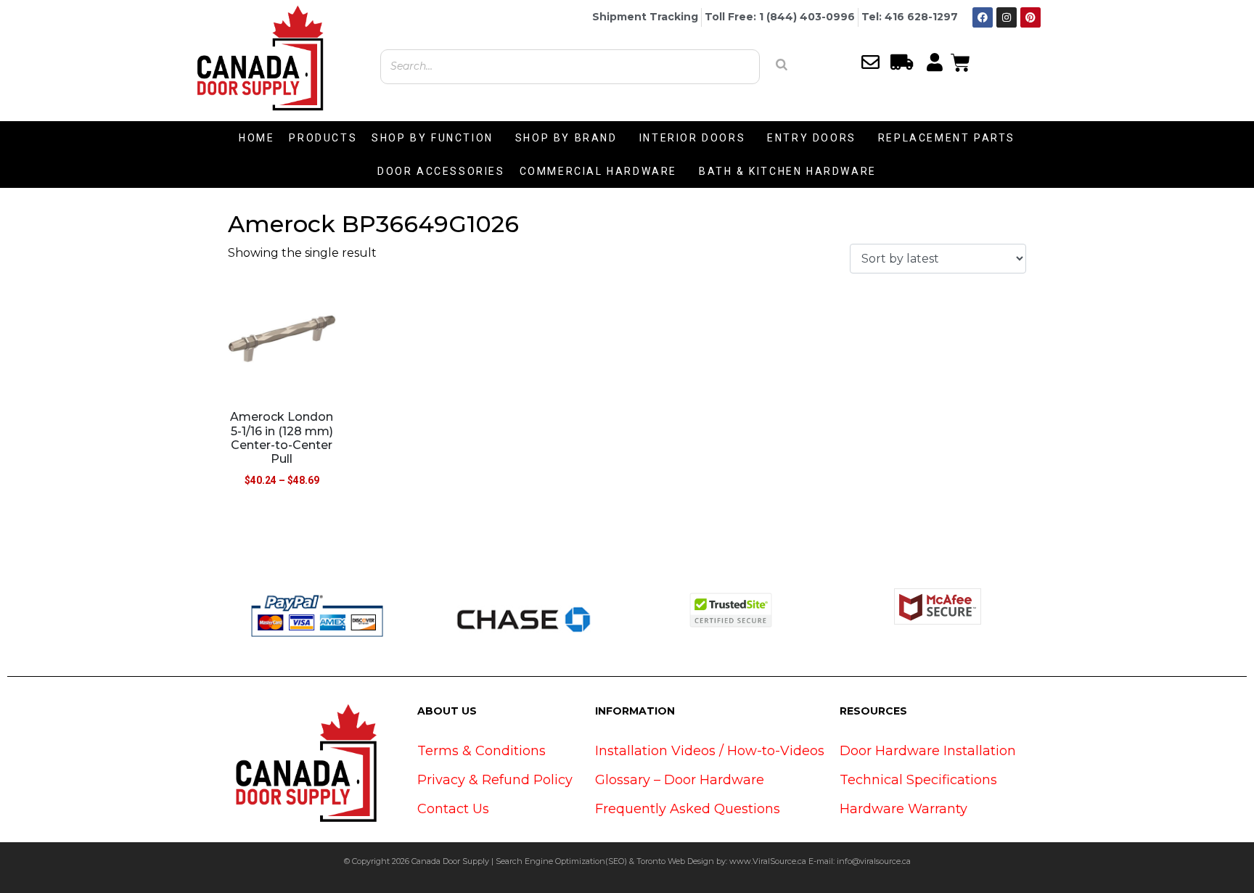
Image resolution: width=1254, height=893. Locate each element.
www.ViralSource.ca (767, 861)
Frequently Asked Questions (687, 809)
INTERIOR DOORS (692, 138)
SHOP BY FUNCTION (432, 138)
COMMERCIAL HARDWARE (598, 171)
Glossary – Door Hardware (679, 780)
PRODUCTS (323, 138)
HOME (256, 138)
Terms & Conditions (481, 751)
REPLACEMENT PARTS (946, 138)
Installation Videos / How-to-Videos (709, 751)
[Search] (781, 64)
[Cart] (960, 61)
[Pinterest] (1030, 17)
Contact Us (453, 809)
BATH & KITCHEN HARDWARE (788, 171)
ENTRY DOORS (811, 138)
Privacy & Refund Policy (495, 780)
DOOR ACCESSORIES (441, 171)
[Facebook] (982, 17)
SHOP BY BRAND (566, 138)
